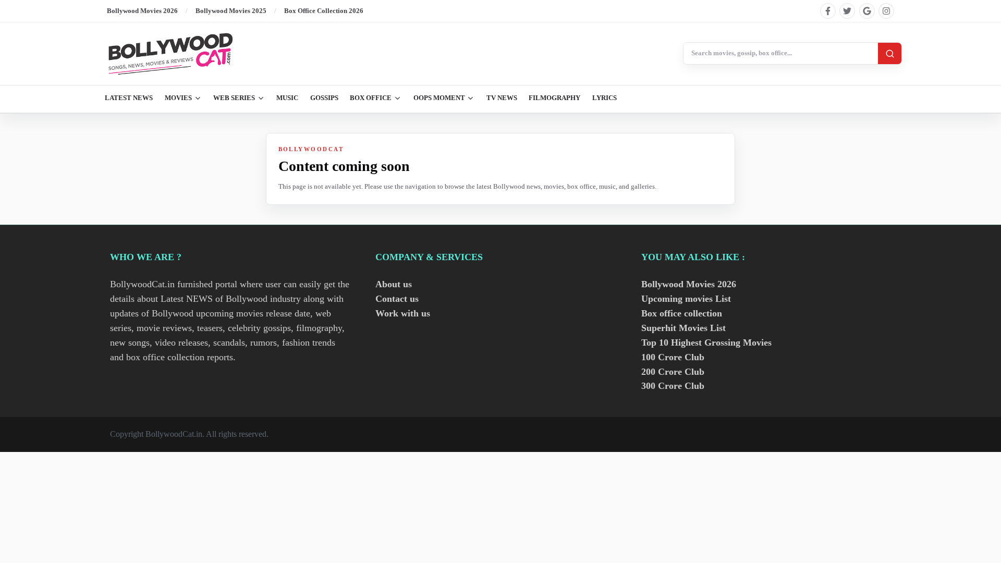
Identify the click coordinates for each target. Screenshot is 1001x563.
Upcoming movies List (686, 298)
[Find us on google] (867, 11)
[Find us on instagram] (886, 11)
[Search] (889, 53)
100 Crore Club (672, 357)
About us (393, 284)
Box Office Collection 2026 (323, 11)
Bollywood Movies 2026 (142, 11)
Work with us (402, 313)
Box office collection (681, 313)
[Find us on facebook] (828, 11)
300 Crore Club (672, 386)
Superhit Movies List (683, 328)
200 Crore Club (672, 371)
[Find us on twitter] (847, 11)
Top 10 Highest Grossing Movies (706, 342)
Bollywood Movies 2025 (231, 11)
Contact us (397, 298)
